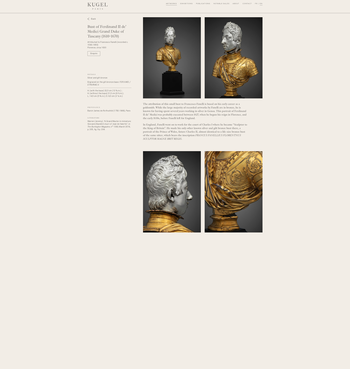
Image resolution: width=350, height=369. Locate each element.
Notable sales (221, 4)
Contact (247, 4)
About (236, 4)
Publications (203, 4)
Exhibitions (186, 4)
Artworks (171, 4)
